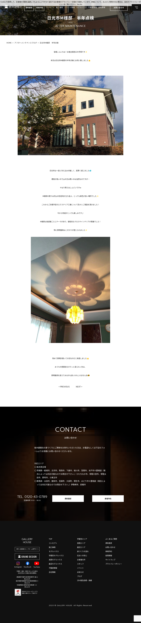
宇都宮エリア (82, 539)
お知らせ (80, 572)
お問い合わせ (110, 547)
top (50, 539)
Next (78, 386)
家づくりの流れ (83, 551)
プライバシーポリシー (113, 563)
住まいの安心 (82, 555)
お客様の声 (81, 559)
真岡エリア (81, 543)
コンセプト (50, 7)
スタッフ (80, 563)
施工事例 (59, 7)
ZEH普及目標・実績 (84, 580)
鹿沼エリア (81, 547)
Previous (65, 386)
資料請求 (28, 7)
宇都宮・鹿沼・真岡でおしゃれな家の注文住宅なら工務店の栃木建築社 (27, 572)
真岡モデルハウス (55, 559)
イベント (80, 568)
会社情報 (101, 7)
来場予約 (39, 7)
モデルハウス (81, 7)
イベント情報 (69, 7)
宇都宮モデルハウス (56, 555)
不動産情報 (92, 7)
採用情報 (108, 555)
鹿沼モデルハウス (55, 563)
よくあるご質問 (111, 539)
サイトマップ (110, 559)
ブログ (79, 576)
